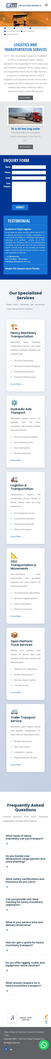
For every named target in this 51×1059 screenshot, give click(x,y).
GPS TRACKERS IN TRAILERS (39, 28)
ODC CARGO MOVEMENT (13, 31)
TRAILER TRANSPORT (12, 34)
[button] (4, 19)
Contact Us (31, 1032)
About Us (14, 1032)
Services (22, 1032)
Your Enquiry (7, 185)
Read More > (25, 98)
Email (8, 177)
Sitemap (40, 1032)
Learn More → (17, 384)
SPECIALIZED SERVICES (22, 28)
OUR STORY (10, 28)
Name (7, 166)
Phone (7, 172)
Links (6, 1035)
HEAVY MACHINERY (29, 31)
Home (6, 1032)
